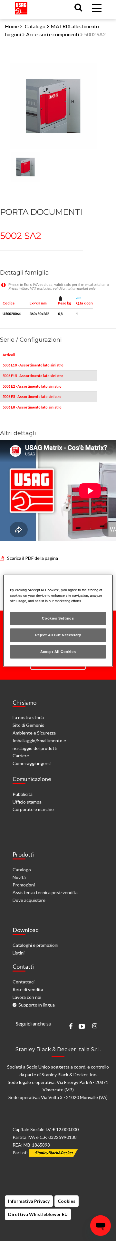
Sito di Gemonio (28, 725)
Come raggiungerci (32, 763)
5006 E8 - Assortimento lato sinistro (32, 407)
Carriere (21, 755)
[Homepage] (21, 6)
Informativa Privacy (29, 1201)
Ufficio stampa (27, 802)
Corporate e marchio (33, 809)
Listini (18, 952)
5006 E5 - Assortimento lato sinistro (32, 396)
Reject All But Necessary (58, 635)
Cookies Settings (58, 618)
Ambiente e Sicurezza (34, 732)
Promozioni (24, 884)
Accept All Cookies (58, 652)
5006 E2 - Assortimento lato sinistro (32, 386)
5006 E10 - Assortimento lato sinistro (33, 365)
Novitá (19, 877)
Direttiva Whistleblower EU (38, 1214)
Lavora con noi (27, 997)
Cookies (66, 1201)
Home (12, 26)
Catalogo (35, 26)
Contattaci (23, 981)
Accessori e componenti (52, 34)
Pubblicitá (23, 794)
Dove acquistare (29, 900)
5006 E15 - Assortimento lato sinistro (33, 376)
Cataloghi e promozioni (35, 945)
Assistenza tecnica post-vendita (45, 892)
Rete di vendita (28, 989)
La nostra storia (28, 717)
